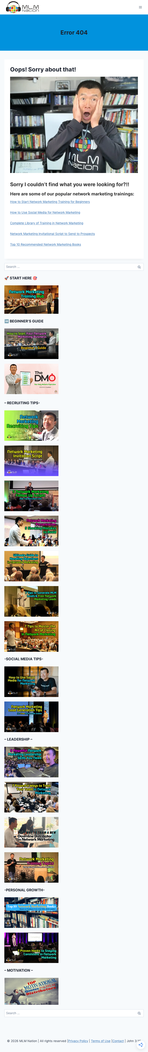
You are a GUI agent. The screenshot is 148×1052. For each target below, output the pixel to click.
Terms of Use (100, 1041)
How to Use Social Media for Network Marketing (45, 212)
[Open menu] (140, 7)
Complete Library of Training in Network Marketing (46, 223)
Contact (118, 1041)
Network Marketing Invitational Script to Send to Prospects (52, 234)
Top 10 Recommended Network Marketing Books (45, 244)
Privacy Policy (78, 1041)
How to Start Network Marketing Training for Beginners (50, 202)
